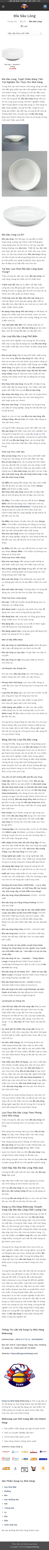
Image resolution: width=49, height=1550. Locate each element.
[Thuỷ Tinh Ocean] (15, 1459)
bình (41, 397)
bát (36, 370)
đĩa (33, 239)
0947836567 (37, 1339)
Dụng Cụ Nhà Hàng (10, 1401)
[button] (3, 6)
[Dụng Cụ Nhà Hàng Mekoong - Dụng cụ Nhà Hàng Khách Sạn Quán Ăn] (24, 6)
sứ (6, 355)
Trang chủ (12, 21)
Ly (5, 1512)
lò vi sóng (11, 862)
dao (22, 992)
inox (7, 404)
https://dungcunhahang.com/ (24, 1353)
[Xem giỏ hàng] (45, 7)
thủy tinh (9, 384)
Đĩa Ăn (23, 21)
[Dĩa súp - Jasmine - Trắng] (12, 51)
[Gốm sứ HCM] (24, 1459)
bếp (3, 108)
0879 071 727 (21, 1339)
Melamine (24, 506)
